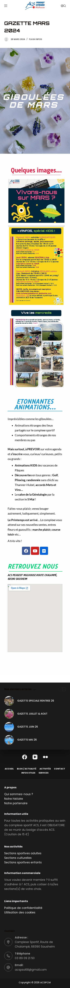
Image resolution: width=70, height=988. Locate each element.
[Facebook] (26, 551)
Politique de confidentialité (23, 908)
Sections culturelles (18, 858)
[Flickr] (44, 551)
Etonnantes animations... (35, 404)
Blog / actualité (26, 769)
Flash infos (35, 39)
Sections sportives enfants (23, 862)
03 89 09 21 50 (25, 958)
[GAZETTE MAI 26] (9, 740)
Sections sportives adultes (22, 853)
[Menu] (5, 5)
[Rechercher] (64, 6)
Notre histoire (13, 799)
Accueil (9, 769)
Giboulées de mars (33, 101)
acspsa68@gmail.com (31, 970)
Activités (45, 769)
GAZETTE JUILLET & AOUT (32, 713)
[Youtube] (35, 551)
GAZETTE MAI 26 (27, 739)
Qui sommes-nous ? (18, 794)
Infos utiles (28, 773)
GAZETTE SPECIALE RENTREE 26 (35, 700)
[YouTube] (35, 757)
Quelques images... (36, 170)
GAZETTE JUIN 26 (27, 726)
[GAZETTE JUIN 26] (9, 727)
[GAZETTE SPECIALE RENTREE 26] (9, 701)
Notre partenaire (16, 803)
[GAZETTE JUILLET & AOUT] (9, 714)
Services (44, 773)
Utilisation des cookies (19, 912)
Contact (59, 769)
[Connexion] (62, 6)
